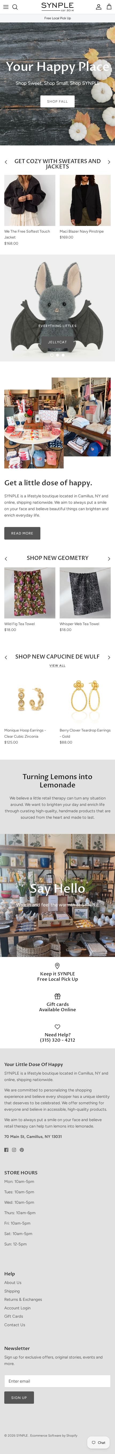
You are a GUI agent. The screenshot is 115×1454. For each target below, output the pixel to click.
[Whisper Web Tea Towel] (85, 592)
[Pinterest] (22, 1150)
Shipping (12, 1291)
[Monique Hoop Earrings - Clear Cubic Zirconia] (29, 699)
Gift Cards (13, 1316)
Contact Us (14, 1324)
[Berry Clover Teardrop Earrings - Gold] (85, 699)
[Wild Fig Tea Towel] (29, 592)
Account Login (17, 1308)
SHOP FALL (57, 101)
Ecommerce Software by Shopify (53, 1435)
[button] (52, 355)
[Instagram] (14, 1150)
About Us (12, 1282)
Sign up (19, 1398)
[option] (57, 83)
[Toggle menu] (6, 7)
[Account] (97, 7)
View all (57, 665)
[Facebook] (6, 1150)
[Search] (18, 7)
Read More (22, 533)
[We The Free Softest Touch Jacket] (29, 200)
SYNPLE (22, 1435)
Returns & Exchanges (23, 1299)
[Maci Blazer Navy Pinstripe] (85, 200)
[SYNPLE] (57, 7)
